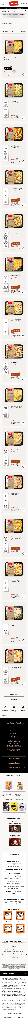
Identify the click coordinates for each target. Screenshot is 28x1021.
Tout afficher (14, 699)
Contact (4, 954)
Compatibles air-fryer (18, 871)
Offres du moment (8, 871)
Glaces (19, 881)
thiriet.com (14, 946)
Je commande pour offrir (13, 866)
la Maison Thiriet (14, 723)
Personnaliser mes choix (14, 1013)
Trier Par (4, 31)
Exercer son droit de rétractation (14, 958)
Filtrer (12, 31)
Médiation (22, 951)
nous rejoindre (14, 768)
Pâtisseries (17, 883)
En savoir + (14, 905)
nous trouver (14, 759)
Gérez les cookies (7, 951)
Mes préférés (8, 8)
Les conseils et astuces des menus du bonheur (14, 895)
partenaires (15, 979)
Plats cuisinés (9, 20)
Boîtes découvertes (14, 886)
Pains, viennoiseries (8, 884)
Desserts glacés (10, 883)
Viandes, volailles (19, 878)
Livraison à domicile (13, 864)
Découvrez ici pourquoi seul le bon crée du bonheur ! (14, 742)
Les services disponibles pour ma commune (12, 948)
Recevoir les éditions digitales (6, 795)
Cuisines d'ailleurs (10, 876)
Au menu (14, 893)
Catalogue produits (18, 949)
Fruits (16, 881)
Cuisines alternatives (18, 884)
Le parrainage (14, 857)
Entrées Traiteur (16, 873)
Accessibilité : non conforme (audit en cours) (16, 954)
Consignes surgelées (16, 863)
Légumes (6, 880)
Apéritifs (10, 873)
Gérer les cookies (16, 1001)
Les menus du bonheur (13, 888)
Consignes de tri (14, 953)
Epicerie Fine (6, 886)
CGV (24, 948)
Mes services (20, 8)
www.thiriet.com (6, 979)
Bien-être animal (6, 953)
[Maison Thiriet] (14, 3)
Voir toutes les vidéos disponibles (13, 848)
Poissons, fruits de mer (9, 878)
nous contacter (14, 763)
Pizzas (20, 875)
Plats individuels (17, 20)
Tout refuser (7, 1017)
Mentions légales (9, 949)
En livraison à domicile (9, 856)
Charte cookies (15, 951)
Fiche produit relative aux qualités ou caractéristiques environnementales (14, 957)
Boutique (22, 886)
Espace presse (22, 953)
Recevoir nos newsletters (18, 795)
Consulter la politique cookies (9, 1009)
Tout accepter (20, 1017)
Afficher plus (14, 694)
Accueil (3, 20)
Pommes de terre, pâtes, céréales (16, 880)
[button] (21, 3)
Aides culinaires (10, 881)
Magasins (8, 863)
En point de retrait (19, 856)
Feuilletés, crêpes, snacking (12, 875)
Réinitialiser (23, 31)
